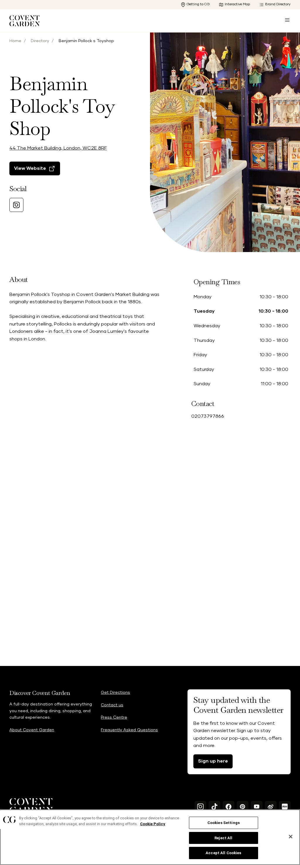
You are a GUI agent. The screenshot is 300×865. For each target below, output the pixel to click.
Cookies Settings (223, 823)
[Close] (290, 836)
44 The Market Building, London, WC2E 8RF (58, 148)
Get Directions (115, 693)
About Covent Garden (31, 730)
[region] (150, 837)
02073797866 (207, 416)
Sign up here (213, 761)
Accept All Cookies (223, 853)
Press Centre (114, 717)
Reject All (223, 838)
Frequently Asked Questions (129, 730)
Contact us (112, 705)
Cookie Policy (152, 824)
